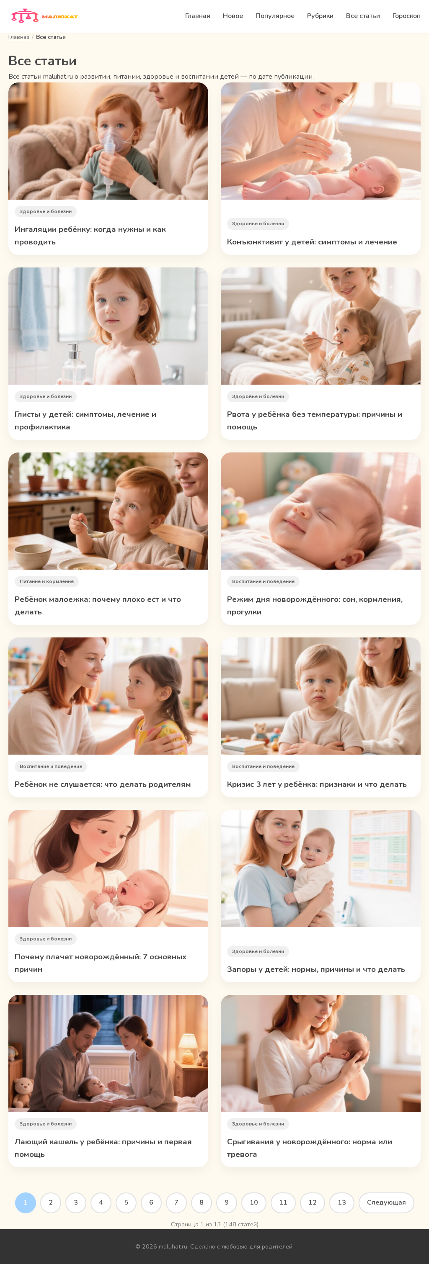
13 (342, 1202)
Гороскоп (407, 16)
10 (254, 1202)
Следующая (386, 1202)
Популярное (275, 16)
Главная (197, 16)
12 (312, 1202)
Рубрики (320, 16)
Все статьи (363, 16)
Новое (233, 16)
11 (283, 1202)
